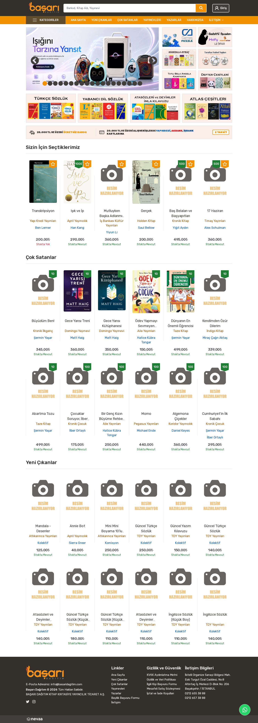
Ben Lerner (43, 227)
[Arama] (201, 8)
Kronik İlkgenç (43, 331)
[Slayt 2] (50, 83)
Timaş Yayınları (215, 221)
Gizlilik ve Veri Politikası (161, 679)
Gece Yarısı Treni (77, 321)
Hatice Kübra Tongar (146, 340)
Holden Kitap (146, 221)
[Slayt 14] (113, 83)
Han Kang (77, 227)
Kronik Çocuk (77, 424)
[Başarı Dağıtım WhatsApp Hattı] (244, 709)
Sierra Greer (77, 543)
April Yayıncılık (77, 221)
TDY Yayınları (146, 536)
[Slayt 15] (119, 83)
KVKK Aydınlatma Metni (162, 675)
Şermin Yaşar (43, 338)
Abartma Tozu (43, 414)
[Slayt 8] (82, 83)
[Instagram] (34, 701)
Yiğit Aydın (180, 227)
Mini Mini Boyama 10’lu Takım (111, 531)
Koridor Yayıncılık (180, 424)
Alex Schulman (215, 227)
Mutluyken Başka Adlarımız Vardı (111, 216)
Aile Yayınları (146, 331)
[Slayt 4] (60, 83)
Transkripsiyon (43, 211)
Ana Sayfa (78, 20)
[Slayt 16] (124, 83)
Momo (146, 414)
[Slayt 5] (66, 83)
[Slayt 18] (134, 83)
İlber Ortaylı (77, 430)
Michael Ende (146, 430)
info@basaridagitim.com (66, 684)
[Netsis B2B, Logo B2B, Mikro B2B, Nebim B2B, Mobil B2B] (129, 719)
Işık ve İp (77, 211)
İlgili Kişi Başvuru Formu (162, 684)
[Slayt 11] (97, 83)
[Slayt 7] (76, 83)
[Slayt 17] (129, 83)
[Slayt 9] (87, 83)
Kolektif (43, 543)
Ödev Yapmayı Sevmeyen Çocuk (146, 326)
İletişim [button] (214, 20)
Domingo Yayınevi (77, 331)
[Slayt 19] (140, 83)
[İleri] (153, 60)
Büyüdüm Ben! (43, 321)
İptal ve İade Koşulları (160, 693)
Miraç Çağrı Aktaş (215, 338)
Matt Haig (77, 338)
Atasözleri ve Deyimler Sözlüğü (43, 619)
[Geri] (30, 60)
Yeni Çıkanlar (101, 20)
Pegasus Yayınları (146, 424)
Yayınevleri (152, 20)
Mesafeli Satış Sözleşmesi (163, 688)
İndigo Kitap (215, 331)
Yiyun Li (111, 232)
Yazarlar (174, 20)
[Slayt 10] (92, 83)
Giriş (223, 8)
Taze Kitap (180, 331)
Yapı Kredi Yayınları (43, 221)
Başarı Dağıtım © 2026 (41, 689)
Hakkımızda (195, 20)
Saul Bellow (146, 227)
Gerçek (146, 211)
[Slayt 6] (71, 83)
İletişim (116, 702)
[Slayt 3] (55, 83)
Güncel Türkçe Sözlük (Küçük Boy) (77, 619)
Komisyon (112, 543)
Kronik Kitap (180, 221)
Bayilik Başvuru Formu (125, 698)
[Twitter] (27, 701)
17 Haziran (215, 211)
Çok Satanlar (127, 20)
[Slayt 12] (103, 83)
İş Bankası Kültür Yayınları (112, 223)
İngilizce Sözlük (215, 614)
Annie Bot (77, 526)
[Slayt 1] (44, 83)
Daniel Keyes (181, 430)
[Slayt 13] (108, 83)
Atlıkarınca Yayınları (43, 536)
